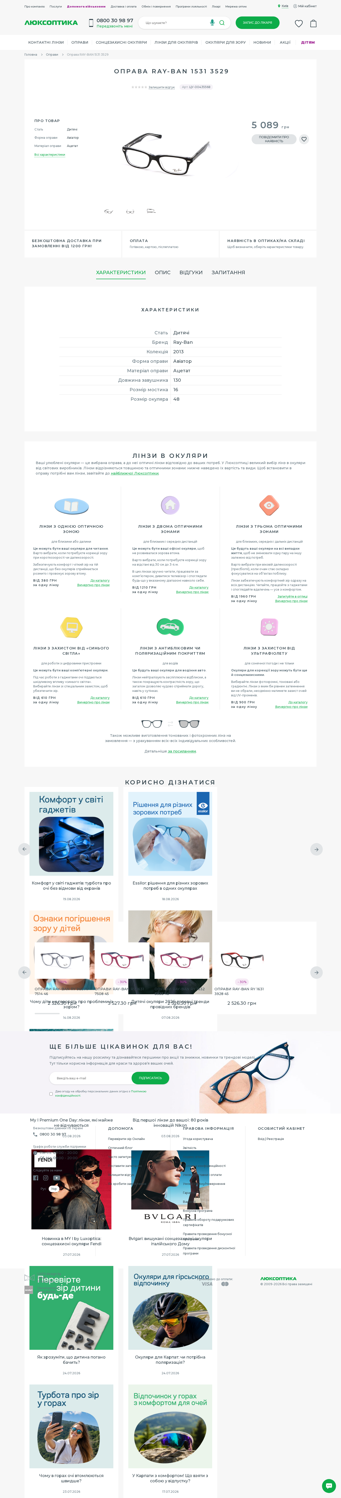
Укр (54, 1189)
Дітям (308, 42)
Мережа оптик (236, 6)
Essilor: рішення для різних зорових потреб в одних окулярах (170, 886)
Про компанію (34, 6)
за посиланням (182, 751)
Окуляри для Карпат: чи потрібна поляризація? (170, 1360)
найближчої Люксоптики (135, 473)
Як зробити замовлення (127, 1184)
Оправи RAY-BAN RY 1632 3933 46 (180, 991)
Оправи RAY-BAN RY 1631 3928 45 (239, 991)
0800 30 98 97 (53, 1134)
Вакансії (189, 1202)
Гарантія (189, 1193)
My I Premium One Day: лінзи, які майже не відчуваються (71, 1123)
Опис (162, 272)
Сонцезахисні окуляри (121, 42)
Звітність (189, 1148)
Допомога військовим (86, 6)
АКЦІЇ (285, 42)
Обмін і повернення (156, 6)
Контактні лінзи (46, 42)
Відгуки (191, 272)
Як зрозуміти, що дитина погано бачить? (71, 1360)
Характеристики (121, 272)
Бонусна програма (197, 1211)
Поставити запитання (125, 1166)
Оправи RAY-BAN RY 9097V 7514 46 (61, 991)
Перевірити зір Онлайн (126, 1139)
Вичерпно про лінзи (93, 585)
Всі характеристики (49, 154)
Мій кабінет (307, 6)
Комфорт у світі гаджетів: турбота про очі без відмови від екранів (71, 886)
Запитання (228, 272)
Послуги (56, 6)
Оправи (79, 42)
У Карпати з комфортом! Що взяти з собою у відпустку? (170, 1478)
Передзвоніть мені (115, 26)
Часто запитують (121, 1157)
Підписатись (150, 1078)
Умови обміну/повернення (204, 1184)
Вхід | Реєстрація (271, 1139)
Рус (43, 1189)
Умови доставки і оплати (202, 1175)
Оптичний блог (120, 1148)
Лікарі (216, 6)
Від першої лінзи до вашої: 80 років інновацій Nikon (170, 1123)
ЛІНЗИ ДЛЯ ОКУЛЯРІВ (176, 42)
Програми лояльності (191, 6)
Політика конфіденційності (204, 1166)
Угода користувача (198, 1139)
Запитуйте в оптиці (293, 596)
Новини (262, 42)
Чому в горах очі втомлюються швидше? (71, 1478)
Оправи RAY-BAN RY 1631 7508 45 (119, 991)
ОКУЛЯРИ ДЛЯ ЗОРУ (225, 42)
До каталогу (100, 580)
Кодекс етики (193, 1157)
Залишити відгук (162, 87)
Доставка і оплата (124, 6)
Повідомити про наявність (274, 139)
